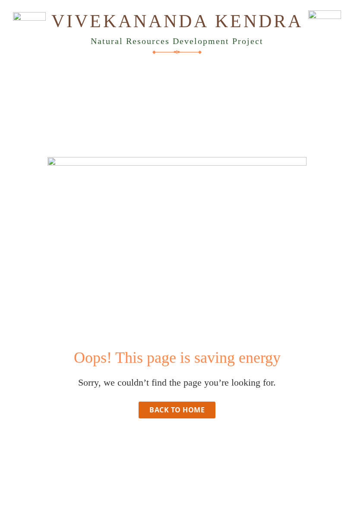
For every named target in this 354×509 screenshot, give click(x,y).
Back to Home (177, 410)
